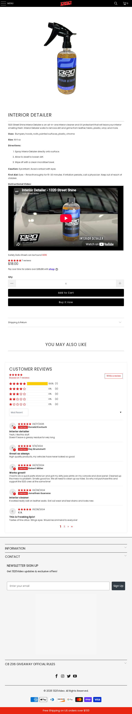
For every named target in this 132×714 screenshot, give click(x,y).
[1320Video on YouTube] (75, 676)
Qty (10, 277)
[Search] (116, 3)
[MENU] (1, 3)
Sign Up (118, 586)
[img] (24, 423)
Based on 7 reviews (19, 377)
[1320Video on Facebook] (56, 676)
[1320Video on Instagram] (62, 676)
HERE (44, 255)
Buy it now (66, 302)
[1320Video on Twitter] (69, 676)
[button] (14, 260)
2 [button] (64, 526)
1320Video (59, 691)
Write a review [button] (114, 375)
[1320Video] (66, 3)
